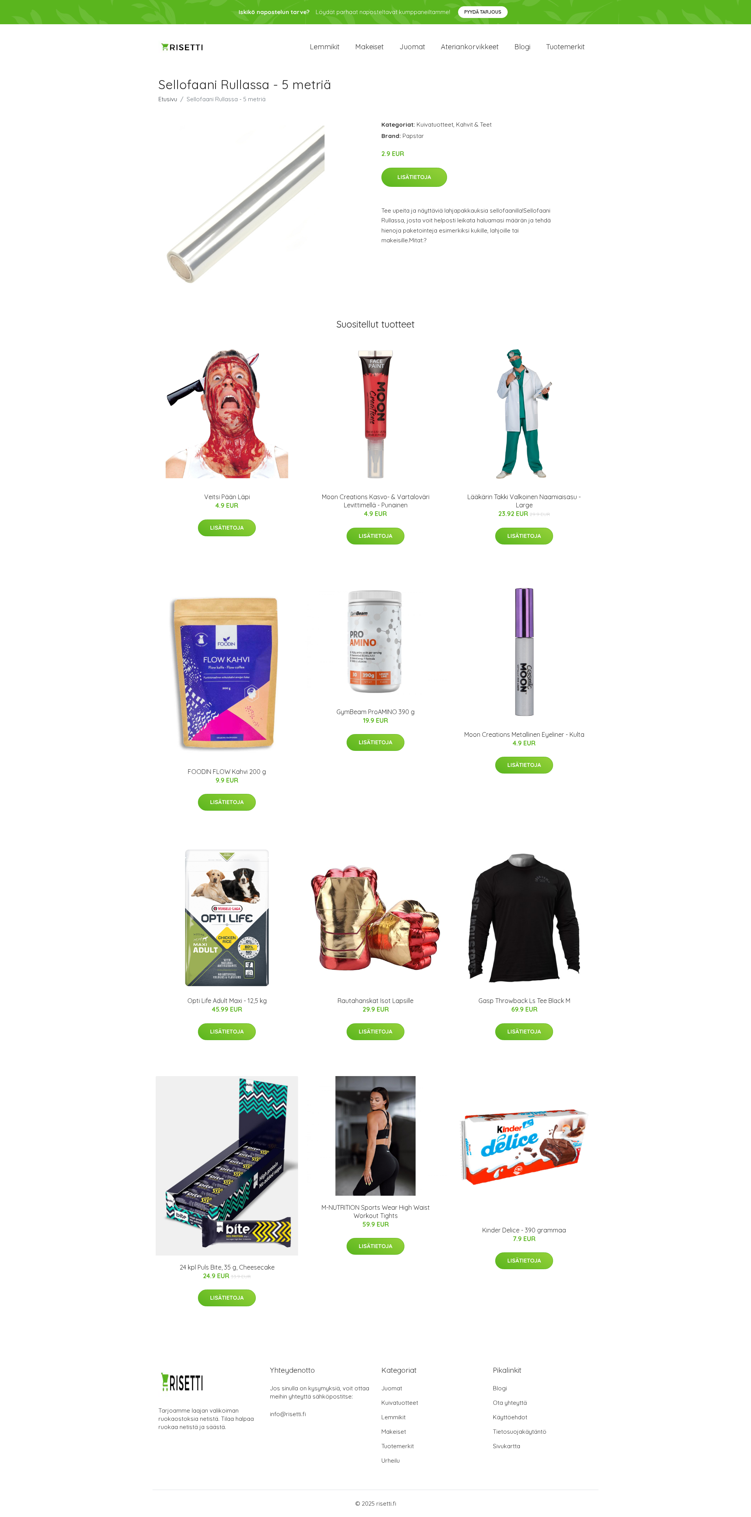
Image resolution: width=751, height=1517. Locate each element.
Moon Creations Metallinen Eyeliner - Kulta (524, 734)
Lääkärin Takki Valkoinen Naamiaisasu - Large (524, 501)
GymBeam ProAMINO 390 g (375, 712)
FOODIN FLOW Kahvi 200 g (227, 772)
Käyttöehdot (510, 1417)
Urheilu (390, 1460)
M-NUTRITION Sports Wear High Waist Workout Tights (376, 1212)
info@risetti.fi (288, 1414)
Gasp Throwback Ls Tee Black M (524, 1001)
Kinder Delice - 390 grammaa (524, 1230)
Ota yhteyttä (510, 1402)
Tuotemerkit (565, 46)
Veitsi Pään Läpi (227, 497)
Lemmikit (325, 46)
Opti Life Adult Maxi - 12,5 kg (227, 1001)
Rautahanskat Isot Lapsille (375, 1001)
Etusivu (167, 99)
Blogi (522, 46)
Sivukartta (506, 1446)
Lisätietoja (414, 177)
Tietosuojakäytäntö (519, 1431)
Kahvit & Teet (474, 124)
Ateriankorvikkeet (470, 46)
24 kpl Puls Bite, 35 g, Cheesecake (227, 1267)
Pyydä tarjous (482, 12)
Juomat (412, 46)
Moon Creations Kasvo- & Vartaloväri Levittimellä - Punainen (375, 501)
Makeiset (369, 46)
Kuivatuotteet (435, 124)
